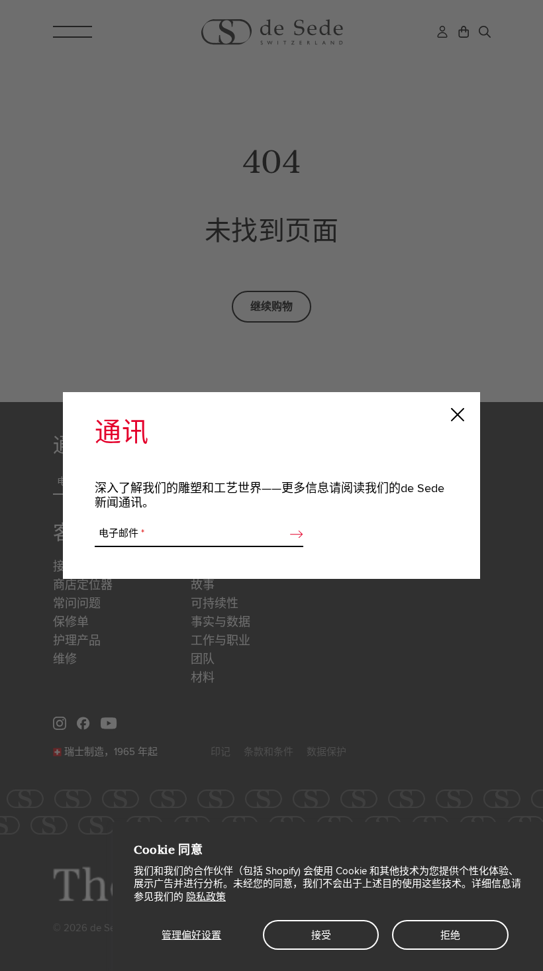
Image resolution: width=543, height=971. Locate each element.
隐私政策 (206, 897)
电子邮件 (121, 533)
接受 (321, 935)
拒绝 (450, 935)
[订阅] (292, 533)
